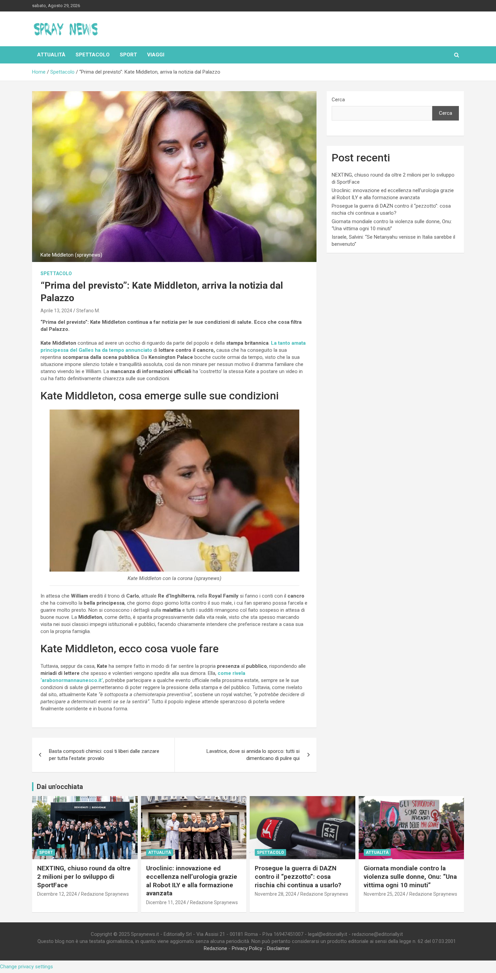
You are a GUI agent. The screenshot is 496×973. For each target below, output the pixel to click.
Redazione (215, 948)
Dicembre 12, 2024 (57, 894)
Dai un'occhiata (60, 787)
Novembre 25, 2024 (384, 894)
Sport (128, 55)
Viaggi (155, 55)
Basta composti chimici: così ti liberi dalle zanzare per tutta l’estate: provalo (104, 754)
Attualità (51, 55)
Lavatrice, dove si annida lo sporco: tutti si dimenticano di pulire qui (253, 754)
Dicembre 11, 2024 (166, 902)
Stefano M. (88, 310)
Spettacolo (93, 55)
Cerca (338, 100)
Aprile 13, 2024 (56, 310)
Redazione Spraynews (105, 894)
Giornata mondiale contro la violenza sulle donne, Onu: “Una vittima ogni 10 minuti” (410, 876)
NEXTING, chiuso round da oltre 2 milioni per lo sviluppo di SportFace (84, 876)
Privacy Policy (247, 948)
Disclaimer (278, 948)
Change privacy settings (26, 967)
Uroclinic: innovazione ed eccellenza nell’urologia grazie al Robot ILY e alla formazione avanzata (191, 880)
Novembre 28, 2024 (275, 894)
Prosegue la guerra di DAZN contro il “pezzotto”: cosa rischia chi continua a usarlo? (298, 876)
